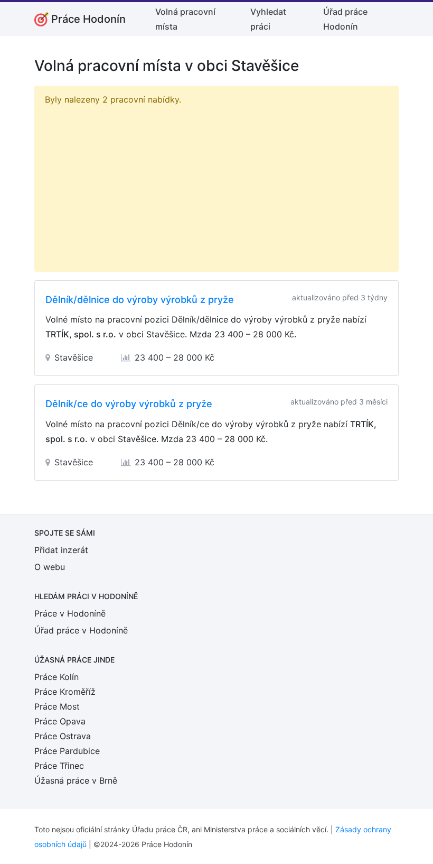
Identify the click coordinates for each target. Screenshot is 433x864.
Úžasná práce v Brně (75, 780)
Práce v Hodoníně (70, 613)
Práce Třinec (59, 765)
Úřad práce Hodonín (345, 19)
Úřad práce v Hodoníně (81, 630)
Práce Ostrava (62, 736)
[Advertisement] (216, 186)
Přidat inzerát (61, 550)
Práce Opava (60, 721)
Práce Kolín (56, 677)
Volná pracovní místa (185, 19)
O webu (49, 567)
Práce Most (57, 706)
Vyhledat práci (268, 19)
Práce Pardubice (67, 751)
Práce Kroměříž (65, 691)
